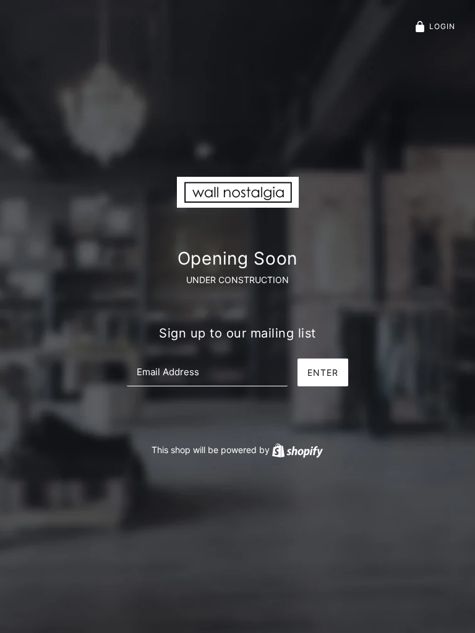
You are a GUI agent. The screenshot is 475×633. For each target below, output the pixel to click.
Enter (322, 372)
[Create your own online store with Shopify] (297, 449)
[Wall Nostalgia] (238, 191)
